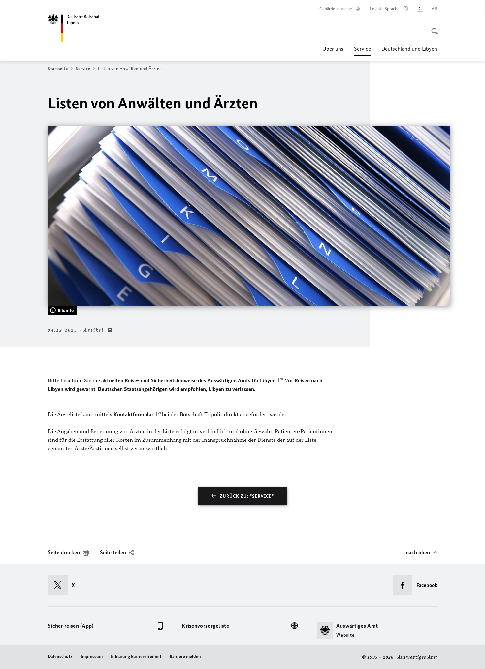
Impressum (92, 656)
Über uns (332, 49)
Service (362, 51)
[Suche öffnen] (432, 28)
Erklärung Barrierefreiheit (136, 656)
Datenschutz (60, 656)
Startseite (58, 68)
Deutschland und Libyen (409, 49)
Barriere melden (185, 656)
